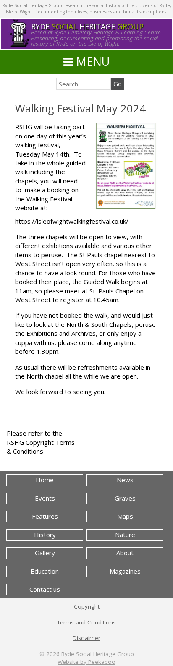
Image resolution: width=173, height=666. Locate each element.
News (125, 479)
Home (45, 479)
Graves (125, 498)
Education (45, 571)
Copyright (87, 606)
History (45, 534)
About (125, 552)
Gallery (45, 552)
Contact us (44, 589)
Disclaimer (86, 638)
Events (45, 498)
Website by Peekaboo (86, 662)
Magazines (125, 571)
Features (45, 516)
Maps (125, 516)
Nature (125, 534)
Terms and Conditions (86, 622)
